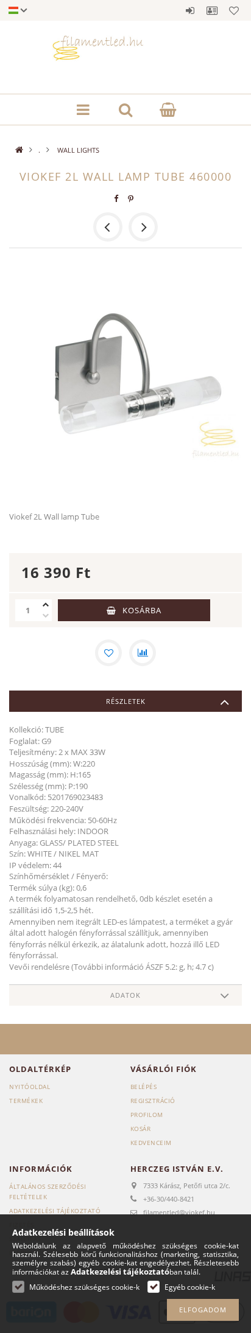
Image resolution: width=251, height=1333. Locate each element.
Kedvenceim (151, 1142)
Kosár (140, 1128)
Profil (212, 10)
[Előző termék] (107, 227)
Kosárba (141, 610)
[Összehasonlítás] (142, 652)
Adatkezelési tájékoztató (55, 1210)
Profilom (146, 1114)
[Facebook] (116, 198)
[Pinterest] (131, 198)
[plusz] (46, 604)
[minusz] (46, 615)
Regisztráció (152, 1100)
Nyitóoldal (29, 1086)
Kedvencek (234, 10)
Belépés (190, 10)
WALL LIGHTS (77, 150)
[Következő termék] (143, 227)
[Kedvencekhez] (108, 652)
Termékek (26, 1100)
